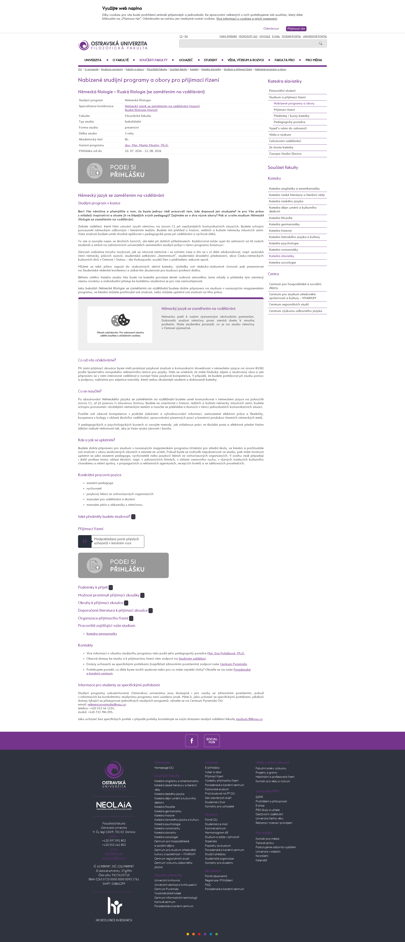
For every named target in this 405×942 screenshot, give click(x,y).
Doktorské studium (217, 789)
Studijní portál (291, 36)
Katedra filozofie (280, 218)
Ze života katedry (281, 147)
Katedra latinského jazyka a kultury (294, 237)
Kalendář (261, 860)
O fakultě (124, 60)
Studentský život (215, 802)
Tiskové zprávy (265, 843)
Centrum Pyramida (233, 664)
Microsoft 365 (248, 36)
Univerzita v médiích (268, 851)
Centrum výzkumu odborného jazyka (295, 311)
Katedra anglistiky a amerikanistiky (294, 188)
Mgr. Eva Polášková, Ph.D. (226, 653)
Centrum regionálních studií (289, 304)
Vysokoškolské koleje (167, 893)
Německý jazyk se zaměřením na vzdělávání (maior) (162, 106)
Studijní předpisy (215, 854)
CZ (181, 36)
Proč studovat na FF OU (220, 793)
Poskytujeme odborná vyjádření (276, 847)
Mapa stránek (228, 36)
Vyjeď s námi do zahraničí (288, 128)
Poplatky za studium (218, 845)
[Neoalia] (114, 805)
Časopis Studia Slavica (285, 153)
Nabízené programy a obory (270, 69)
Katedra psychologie (284, 243)
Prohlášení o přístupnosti (271, 801)
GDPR (259, 797)
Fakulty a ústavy (135, 69)
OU (80, 69)
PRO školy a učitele (267, 810)
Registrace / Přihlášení (219, 880)
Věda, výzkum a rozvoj (249, 60)
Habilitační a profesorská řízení (275, 776)
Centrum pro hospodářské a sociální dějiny (295, 286)
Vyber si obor (213, 772)
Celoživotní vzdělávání (285, 141)
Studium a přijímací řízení (238, 69)
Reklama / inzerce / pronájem (274, 823)
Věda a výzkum (280, 134)
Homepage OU (163, 767)
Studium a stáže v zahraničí (222, 837)
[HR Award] (114, 909)
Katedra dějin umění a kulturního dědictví (293, 209)
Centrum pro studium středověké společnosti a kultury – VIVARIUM (292, 296)
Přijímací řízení (284, 109)
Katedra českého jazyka (286, 201)
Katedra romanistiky (283, 249)
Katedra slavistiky (211, 69)
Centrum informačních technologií (175, 897)
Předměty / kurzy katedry (291, 116)
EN (186, 36)
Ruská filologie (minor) (141, 110)
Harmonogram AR (216, 832)
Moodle (264, 36)
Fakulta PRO (288, 60)
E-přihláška (212, 767)
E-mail (276, 36)
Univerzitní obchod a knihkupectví (175, 884)
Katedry (194, 69)
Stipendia (211, 841)
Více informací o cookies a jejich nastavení (246, 18)
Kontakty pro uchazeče (219, 806)
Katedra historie (280, 230)
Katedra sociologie (282, 262)
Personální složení (282, 90)
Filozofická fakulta (157, 69)
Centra (273, 274)
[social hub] (212, 740)
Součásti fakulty (156, 60)
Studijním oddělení (192, 658)
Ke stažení (262, 855)
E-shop (260, 805)
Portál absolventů (216, 876)
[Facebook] (191, 740)
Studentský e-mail (216, 824)
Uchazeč (189, 60)
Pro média (314, 60)
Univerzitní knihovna (167, 880)
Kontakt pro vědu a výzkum (273, 781)
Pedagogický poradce (289, 122)
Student (213, 60)
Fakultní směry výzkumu (271, 768)
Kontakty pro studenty (219, 862)
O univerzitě (91, 69)
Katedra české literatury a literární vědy (297, 195)
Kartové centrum (164, 902)
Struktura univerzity (112, 69)
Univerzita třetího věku (270, 818)
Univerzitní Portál (315, 36)
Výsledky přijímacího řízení (221, 780)
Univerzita (96, 60)
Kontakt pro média (267, 838)
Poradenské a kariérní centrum (173, 906)
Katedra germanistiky (101, 633)
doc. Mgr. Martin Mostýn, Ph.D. (147, 145)
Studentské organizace (219, 858)
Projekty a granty (266, 772)
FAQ (208, 884)
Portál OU (211, 819)
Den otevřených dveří (218, 798)
